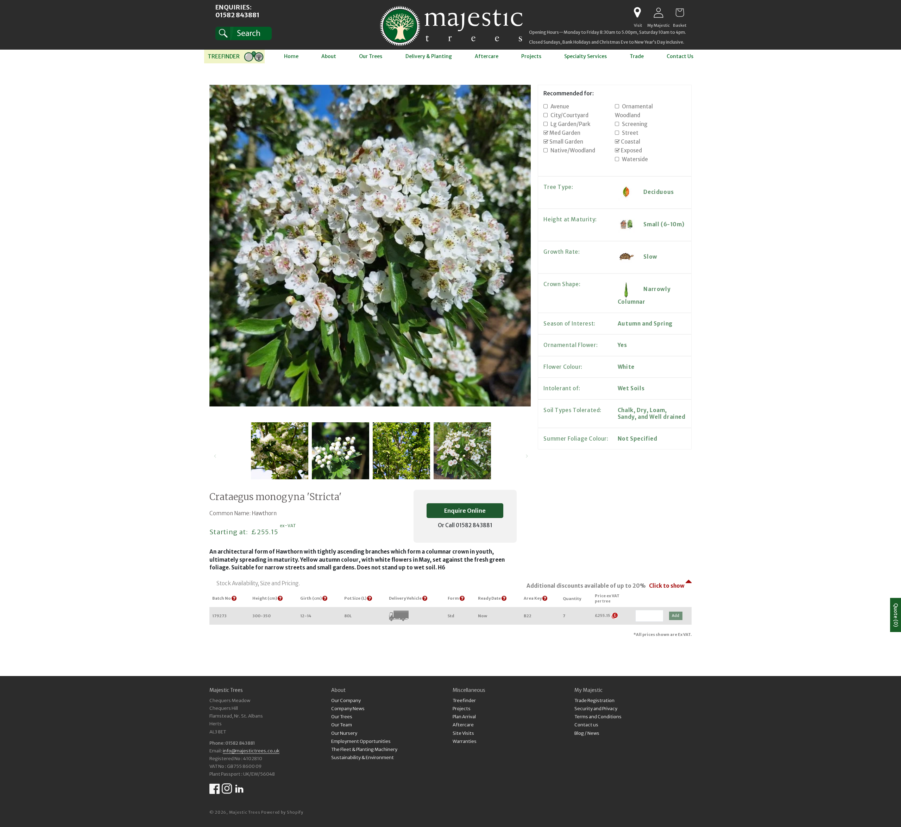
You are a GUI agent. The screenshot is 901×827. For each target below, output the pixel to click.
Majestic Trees (244, 812)
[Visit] (637, 13)
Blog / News (586, 733)
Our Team (341, 725)
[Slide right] (527, 456)
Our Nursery (344, 733)
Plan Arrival (464, 717)
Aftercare (463, 725)
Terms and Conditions (598, 717)
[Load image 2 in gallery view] (340, 451)
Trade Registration (594, 700)
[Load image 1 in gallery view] (279, 451)
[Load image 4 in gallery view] (462, 451)
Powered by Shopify (282, 812)
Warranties (465, 741)
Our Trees (341, 717)
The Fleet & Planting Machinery (364, 749)
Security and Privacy (595, 709)
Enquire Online (465, 510)
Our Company (346, 700)
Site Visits (463, 733)
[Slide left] (215, 456)
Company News (348, 709)
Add (675, 615)
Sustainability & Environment (362, 757)
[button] (243, 33)
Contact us (586, 725)
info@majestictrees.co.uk (251, 750)
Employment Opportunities (361, 741)
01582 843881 (237, 15)
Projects (462, 709)
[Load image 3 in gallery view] (401, 451)
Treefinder (464, 700)
